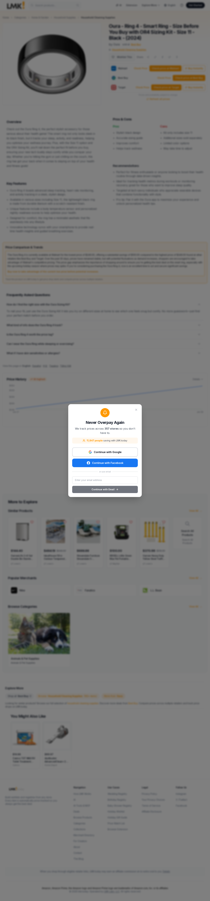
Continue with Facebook (107, 463)
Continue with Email (103, 489)
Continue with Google (108, 452)
